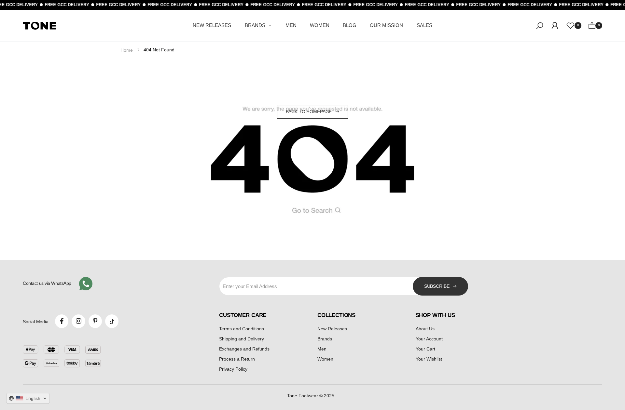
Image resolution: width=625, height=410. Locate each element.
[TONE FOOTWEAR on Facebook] (61, 321)
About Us (425, 328)
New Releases (332, 328)
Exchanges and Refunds (244, 348)
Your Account (429, 338)
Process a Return (237, 359)
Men (321, 348)
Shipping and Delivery (241, 338)
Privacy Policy (233, 369)
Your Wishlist (429, 359)
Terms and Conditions (241, 328)
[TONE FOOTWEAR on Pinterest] (95, 321)
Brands (324, 338)
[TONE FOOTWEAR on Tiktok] (111, 321)
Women (325, 359)
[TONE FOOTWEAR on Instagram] (78, 321)
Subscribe (437, 286)
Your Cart (425, 348)
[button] (28, 398)
